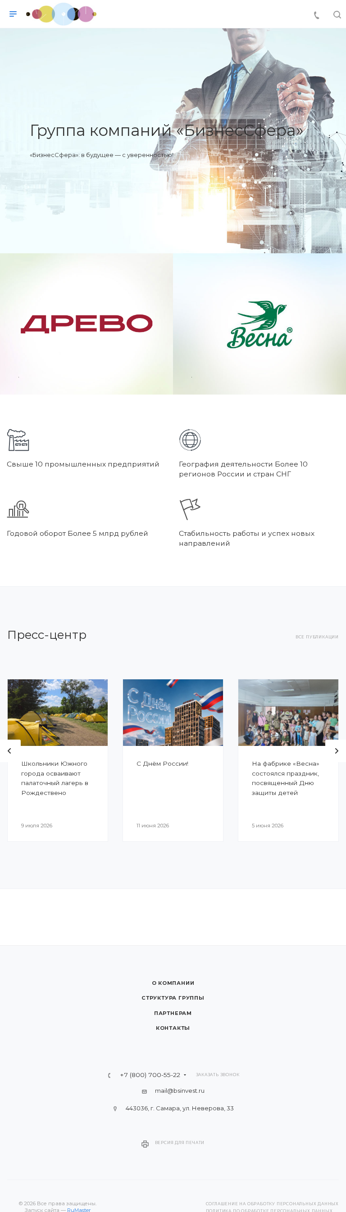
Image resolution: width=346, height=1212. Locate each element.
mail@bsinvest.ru (180, 1090)
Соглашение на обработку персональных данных (272, 1204)
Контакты (173, 1028)
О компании (173, 983)
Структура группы (173, 998)
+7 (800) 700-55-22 (150, 1075)
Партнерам (173, 1013)
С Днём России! (162, 763)
